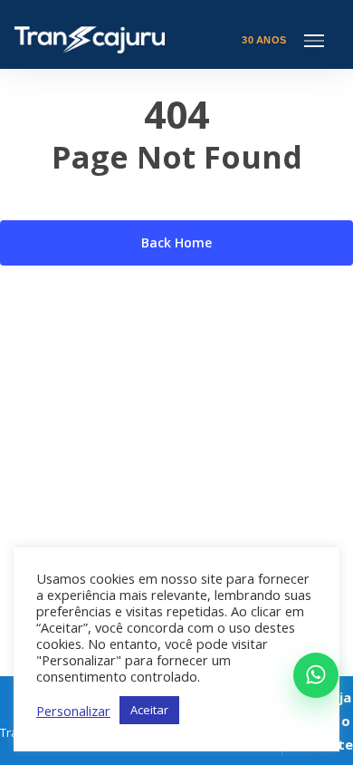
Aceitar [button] (149, 710)
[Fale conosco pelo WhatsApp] (316, 675)
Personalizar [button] (73, 710)
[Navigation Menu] (314, 40)
